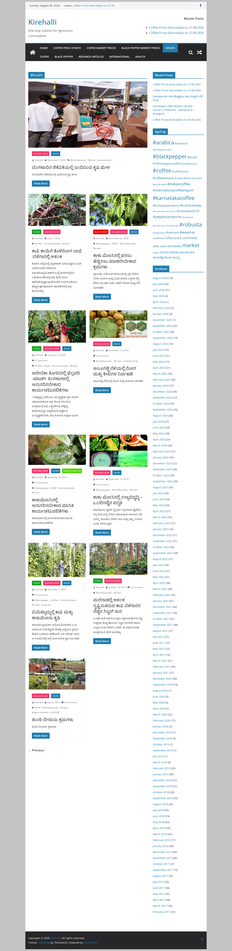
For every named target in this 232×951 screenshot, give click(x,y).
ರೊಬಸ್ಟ (176, 257)
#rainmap (174, 225)
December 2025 (162, 320)
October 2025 (161, 332)
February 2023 (161, 523)
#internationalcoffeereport (173, 190)
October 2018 (161, 792)
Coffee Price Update (67, 48)
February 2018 (161, 840)
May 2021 (158, 648)
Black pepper (64, 56)
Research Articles (91, 56)
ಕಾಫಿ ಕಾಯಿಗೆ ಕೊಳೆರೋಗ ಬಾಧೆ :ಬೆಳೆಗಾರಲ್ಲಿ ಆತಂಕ (57, 253)
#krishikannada (78, 160)
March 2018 (160, 834)
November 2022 (162, 541)
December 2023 (162, 463)
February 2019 (161, 768)
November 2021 (162, 613)
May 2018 (158, 822)
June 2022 (159, 571)
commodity (189, 238)
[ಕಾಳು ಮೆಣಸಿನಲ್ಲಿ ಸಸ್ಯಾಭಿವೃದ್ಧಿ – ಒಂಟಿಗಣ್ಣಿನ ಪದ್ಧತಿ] (118, 451)
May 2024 (158, 433)
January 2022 (161, 601)
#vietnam (46, 604)
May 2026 (158, 296)
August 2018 (160, 804)
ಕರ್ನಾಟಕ (184, 252)
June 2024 (159, 427)
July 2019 (158, 756)
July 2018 (158, 810)
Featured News (40, 153)
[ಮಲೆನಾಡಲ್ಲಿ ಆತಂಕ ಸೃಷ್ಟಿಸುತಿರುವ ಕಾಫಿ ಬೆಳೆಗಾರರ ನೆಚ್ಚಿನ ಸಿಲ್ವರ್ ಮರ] (118, 559)
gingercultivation (40, 712)
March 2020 (160, 714)
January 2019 (161, 774)
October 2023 (161, 475)
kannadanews (104, 160)
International (119, 56)
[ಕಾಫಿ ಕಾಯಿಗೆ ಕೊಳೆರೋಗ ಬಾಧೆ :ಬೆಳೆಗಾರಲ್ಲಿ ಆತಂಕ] (57, 210)
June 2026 (159, 290)
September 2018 (163, 798)
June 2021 (159, 642)
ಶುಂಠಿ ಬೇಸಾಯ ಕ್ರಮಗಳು (52, 719)
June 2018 (159, 816)
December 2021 (162, 607)
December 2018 (162, 780)
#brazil (192, 157)
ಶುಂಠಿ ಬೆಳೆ (55, 712)
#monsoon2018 (188, 211)
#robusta (190, 224)
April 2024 (159, 439)
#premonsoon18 (161, 225)
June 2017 (159, 888)
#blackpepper (103, 243)
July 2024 (158, 421)
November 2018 (162, 786)
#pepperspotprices (167, 217)
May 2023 (158, 505)
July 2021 (158, 636)
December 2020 (162, 678)
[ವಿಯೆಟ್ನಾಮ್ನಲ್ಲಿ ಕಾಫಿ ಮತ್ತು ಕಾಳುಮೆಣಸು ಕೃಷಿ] (57, 560)
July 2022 (158, 565)
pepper (156, 252)
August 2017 (160, 876)
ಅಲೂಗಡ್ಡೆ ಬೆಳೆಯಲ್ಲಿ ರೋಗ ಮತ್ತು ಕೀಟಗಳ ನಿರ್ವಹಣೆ (114, 371)
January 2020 (161, 726)
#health (157, 184)
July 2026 (158, 284)
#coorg (179, 178)
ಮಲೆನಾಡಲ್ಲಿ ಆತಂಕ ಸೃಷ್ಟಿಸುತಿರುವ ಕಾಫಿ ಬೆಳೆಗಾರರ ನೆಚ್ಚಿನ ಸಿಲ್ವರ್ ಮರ (116, 605)
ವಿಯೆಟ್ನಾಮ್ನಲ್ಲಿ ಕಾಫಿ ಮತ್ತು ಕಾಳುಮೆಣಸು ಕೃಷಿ (52, 614)
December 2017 (162, 852)
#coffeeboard (180, 171)
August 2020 (160, 690)
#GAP (115, 243)
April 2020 (159, 708)
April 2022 (159, 583)
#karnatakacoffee (174, 197)
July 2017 (158, 882)
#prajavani (188, 217)
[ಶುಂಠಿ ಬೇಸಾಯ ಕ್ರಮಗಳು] (57, 674)
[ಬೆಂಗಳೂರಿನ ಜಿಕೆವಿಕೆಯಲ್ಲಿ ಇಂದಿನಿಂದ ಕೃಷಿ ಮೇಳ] (87, 115)
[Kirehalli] (32, 52)
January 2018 (161, 846)
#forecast (189, 178)
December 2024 (162, 391)
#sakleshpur (159, 232)
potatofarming (130, 361)
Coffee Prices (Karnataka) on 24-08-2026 (177, 119)
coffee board (173, 238)
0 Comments (41, 360)
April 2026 (159, 302)
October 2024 (161, 403)
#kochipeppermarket (166, 205)
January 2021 (161, 672)
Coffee (44, 56)
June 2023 (159, 499)
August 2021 (160, 630)
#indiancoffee (178, 184)
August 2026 (160, 278)
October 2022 (161, 547)
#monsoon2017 (168, 211)
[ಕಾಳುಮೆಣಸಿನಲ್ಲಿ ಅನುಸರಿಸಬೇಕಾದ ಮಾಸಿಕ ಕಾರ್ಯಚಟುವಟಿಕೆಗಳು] (57, 450)
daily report (160, 246)
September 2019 (163, 750)
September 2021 (163, 625)
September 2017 (163, 870)
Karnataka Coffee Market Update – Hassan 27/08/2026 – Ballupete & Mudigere (173, 109)
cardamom (159, 238)
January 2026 (161, 314)
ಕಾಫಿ (192, 252)
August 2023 (160, 487)
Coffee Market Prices (101, 48)
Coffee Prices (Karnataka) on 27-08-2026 (176, 28)
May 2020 (158, 702)
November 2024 (162, 397)
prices (164, 252)
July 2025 (158, 349)
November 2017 (162, 858)
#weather (187, 232)
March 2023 (160, 517)
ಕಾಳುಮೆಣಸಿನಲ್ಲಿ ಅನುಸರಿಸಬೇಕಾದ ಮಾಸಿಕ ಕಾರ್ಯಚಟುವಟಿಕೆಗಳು (53, 505)
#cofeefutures (189, 163)
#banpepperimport (162, 149)
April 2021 (159, 654)
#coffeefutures (163, 178)
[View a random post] (199, 52)
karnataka (175, 246)
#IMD (163, 184)
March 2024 (160, 445)
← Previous (36, 750)
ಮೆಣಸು (168, 257)
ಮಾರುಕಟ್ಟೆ (158, 257)
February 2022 (161, 595)
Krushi (170, 48)
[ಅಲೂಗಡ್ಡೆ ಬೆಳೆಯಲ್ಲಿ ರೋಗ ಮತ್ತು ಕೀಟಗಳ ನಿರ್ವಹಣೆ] (118, 324)
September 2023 (163, 481)
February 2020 (161, 720)
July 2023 (158, 493)
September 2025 (163, 338)
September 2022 (163, 553)
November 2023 (162, 469)
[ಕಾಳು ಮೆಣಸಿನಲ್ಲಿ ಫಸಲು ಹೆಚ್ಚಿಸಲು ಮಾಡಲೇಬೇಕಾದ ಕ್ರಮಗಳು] (118, 210)
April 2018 (159, 828)
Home (44, 48)
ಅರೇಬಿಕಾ (174, 252)
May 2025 (158, 361)
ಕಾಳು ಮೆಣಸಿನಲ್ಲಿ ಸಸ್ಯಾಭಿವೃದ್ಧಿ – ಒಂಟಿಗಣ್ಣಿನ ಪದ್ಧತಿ (117, 499)
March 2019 (160, 762)
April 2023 (159, 511)
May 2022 (158, 577)
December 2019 (162, 732)
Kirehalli (42, 22)
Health (140, 56)
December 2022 (162, 535)
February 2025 (161, 379)
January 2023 (161, 529)
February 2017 (161, 911)
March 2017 (160, 906)
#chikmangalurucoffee (167, 163)
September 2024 (163, 409)
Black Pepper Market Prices (141, 48)
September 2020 (163, 684)
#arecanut (181, 143)
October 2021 (161, 619)
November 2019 (162, 738)
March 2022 (160, 589)
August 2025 (160, 344)
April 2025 (159, 367)
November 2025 (162, 326)
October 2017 (161, 864)
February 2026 (161, 308)
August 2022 (160, 559)
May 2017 (158, 894)
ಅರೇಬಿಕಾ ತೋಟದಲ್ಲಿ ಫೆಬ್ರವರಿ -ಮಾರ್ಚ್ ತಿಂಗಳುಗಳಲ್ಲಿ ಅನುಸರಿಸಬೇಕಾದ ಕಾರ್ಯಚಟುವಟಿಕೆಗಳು (56, 381)
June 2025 (159, 355)
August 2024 (160, 415)
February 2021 (161, 666)
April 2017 (159, 900)
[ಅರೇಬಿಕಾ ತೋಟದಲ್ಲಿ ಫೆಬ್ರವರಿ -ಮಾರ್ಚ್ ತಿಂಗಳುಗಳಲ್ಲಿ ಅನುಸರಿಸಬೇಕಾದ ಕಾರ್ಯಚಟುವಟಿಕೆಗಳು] (57, 326)
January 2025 (161, 385)
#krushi (92, 160)
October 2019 (161, 744)
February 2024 (161, 451)
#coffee (39, 243)
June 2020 (159, 696)
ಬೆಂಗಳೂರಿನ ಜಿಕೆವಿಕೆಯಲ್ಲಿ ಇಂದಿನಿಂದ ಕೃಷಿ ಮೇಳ (71, 167)
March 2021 (160, 660)
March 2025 (160, 373)
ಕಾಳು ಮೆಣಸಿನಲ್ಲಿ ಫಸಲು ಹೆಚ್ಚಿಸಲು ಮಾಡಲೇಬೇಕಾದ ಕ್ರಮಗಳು (114, 260)
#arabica (163, 142)
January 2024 (161, 457)
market (190, 245)
